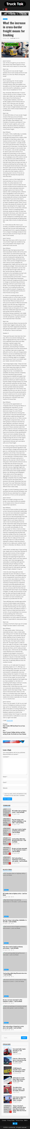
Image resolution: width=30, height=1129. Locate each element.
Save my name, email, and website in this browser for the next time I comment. (15, 794)
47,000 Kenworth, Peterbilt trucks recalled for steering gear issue (8, 1070)
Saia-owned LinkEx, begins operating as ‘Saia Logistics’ (8, 1051)
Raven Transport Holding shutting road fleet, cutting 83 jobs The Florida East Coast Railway (14, 732)
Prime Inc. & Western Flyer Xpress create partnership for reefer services (8, 1061)
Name (5, 776)
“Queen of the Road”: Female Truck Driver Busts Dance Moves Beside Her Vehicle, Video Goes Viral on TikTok (8, 1109)
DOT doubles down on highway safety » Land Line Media (7, 812)
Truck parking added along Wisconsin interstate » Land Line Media (7, 841)
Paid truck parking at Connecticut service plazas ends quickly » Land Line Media (7, 860)
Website (5, 788)
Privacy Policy (10, 1120)
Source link (10, 720)
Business (5, 19)
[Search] (3, 9)
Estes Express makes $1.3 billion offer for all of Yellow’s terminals (8, 1099)
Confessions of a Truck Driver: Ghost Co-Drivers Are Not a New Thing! (8, 1080)
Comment (6, 757)
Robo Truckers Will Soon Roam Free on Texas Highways (14, 726)
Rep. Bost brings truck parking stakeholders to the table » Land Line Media (7, 822)
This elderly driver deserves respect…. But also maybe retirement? (8, 1090)
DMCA (25, 1120)
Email (5, 782)
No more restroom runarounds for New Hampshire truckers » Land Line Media (7, 851)
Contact (4, 1120)
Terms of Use (19, 1120)
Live (6, 9)
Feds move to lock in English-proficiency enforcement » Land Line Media (7, 832)
